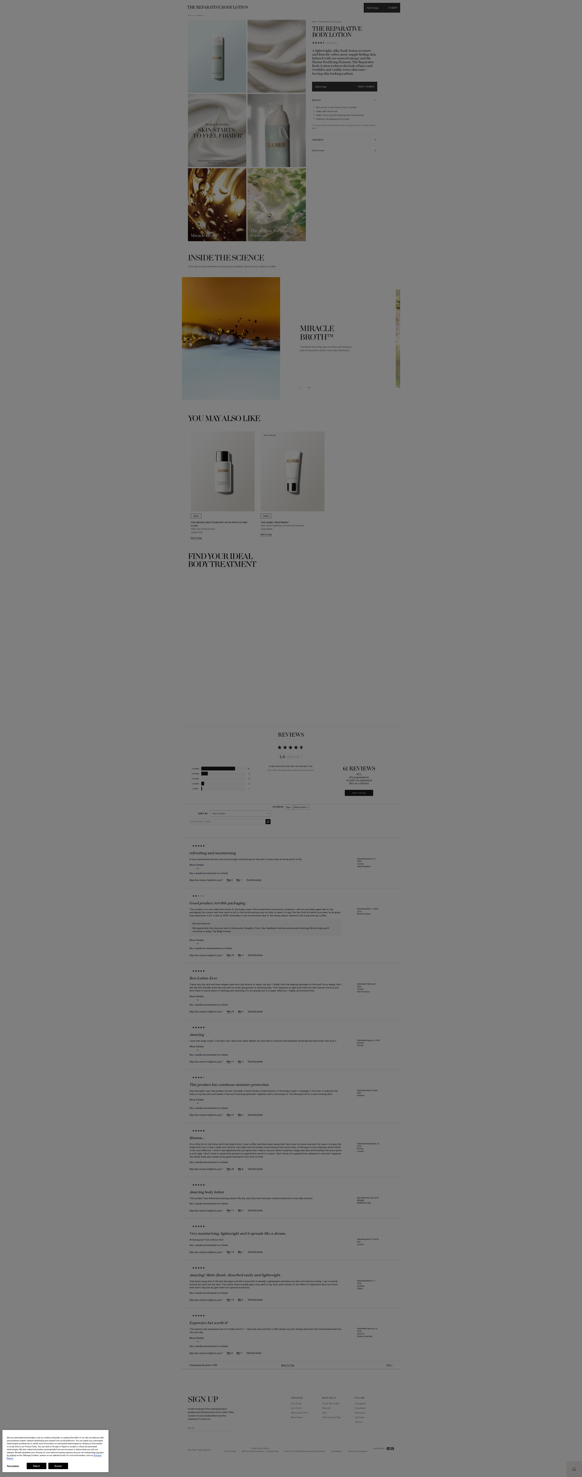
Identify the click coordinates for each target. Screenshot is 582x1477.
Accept (58, 1465)
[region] (55, 1451)
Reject (36, 1465)
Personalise (13, 1465)
